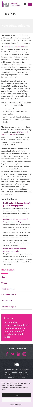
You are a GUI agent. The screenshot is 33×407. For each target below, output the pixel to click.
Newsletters (6, 300)
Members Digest (8, 306)
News (3, 277)
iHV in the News (8, 295)
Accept (16, 395)
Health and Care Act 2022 (15, 47)
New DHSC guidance (15, 25)
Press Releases (7, 289)
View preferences (16, 400)
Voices (4, 283)
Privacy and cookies (15, 404)
